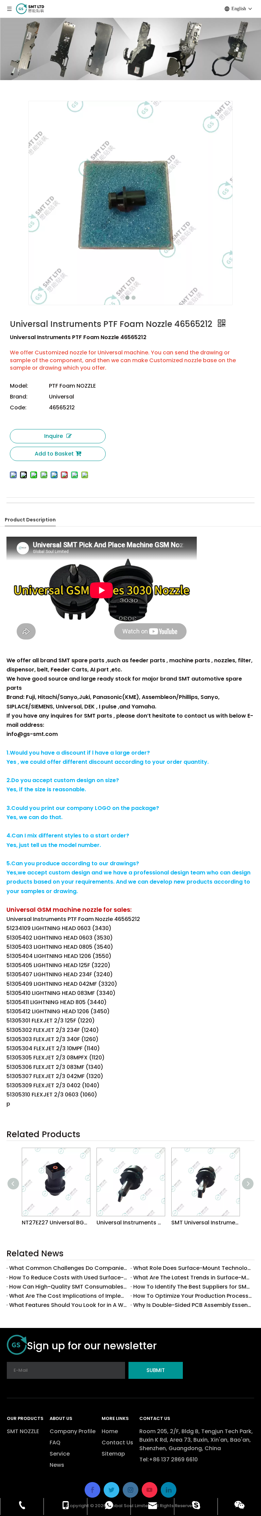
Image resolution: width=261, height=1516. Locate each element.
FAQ (55, 1442)
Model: (19, 386)
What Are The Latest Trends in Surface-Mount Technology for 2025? (192, 1277)
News (57, 1465)
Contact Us (117, 1442)
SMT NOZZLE (23, 1431)
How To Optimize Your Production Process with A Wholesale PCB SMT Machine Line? (192, 1296)
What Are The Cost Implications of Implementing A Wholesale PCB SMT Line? (68, 1296)
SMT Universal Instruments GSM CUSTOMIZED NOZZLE (205, 1222)
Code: (18, 407)
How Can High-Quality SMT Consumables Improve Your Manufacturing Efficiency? (68, 1287)
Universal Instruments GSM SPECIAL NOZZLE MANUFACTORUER (130, 1222)
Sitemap (113, 1454)
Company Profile (72, 1431)
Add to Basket (54, 454)
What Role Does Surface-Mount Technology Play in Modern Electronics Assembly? (192, 1268)
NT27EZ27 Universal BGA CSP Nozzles (56, 1222)
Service (60, 1454)
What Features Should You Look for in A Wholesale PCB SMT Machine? (68, 1305)
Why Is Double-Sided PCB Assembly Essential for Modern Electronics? (192, 1305)
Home (110, 1431)
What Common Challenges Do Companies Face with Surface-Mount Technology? (68, 1268)
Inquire (53, 436)
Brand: (19, 397)
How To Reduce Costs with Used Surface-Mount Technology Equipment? (68, 1277)
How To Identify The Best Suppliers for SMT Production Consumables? (192, 1287)
